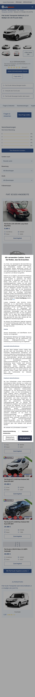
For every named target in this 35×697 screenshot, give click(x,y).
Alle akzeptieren (25, 438)
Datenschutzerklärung (9, 431)
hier (14, 299)
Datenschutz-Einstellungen (10, 438)
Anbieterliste (6, 433)
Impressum (25, 431)
